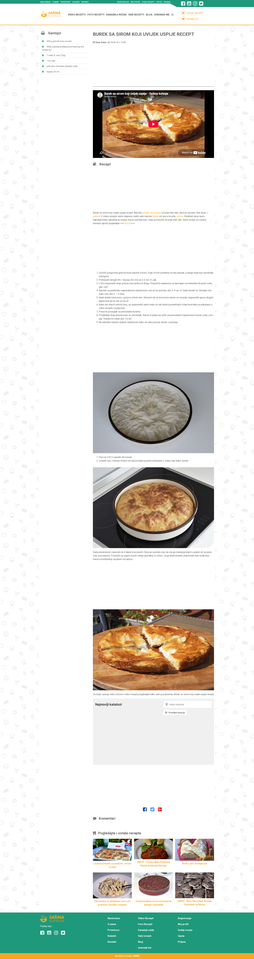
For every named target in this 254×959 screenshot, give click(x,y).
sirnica (179, 216)
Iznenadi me (162, 14)
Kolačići (76, 2)
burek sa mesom (152, 212)
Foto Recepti (95, 14)
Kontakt (85, 2)
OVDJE (127, 223)
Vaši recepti (136, 14)
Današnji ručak (116, 14)
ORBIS (136, 956)
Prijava (167, 2)
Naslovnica (45, 2)
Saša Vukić (101, 42)
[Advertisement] (153, 64)
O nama (55, 2)
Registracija (123, 2)
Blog (149, 14)
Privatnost (65, 2)
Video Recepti (77, 14)
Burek (155, 216)
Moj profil (135, 2)
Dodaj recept (148, 2)
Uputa (159, 2)
